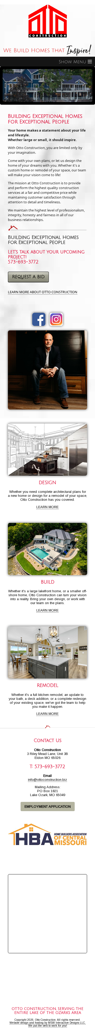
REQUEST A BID (28, 277)
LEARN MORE (47, 507)
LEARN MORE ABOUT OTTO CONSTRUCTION (42, 292)
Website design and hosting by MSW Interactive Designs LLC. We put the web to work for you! (48, 1024)
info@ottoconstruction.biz (47, 780)
